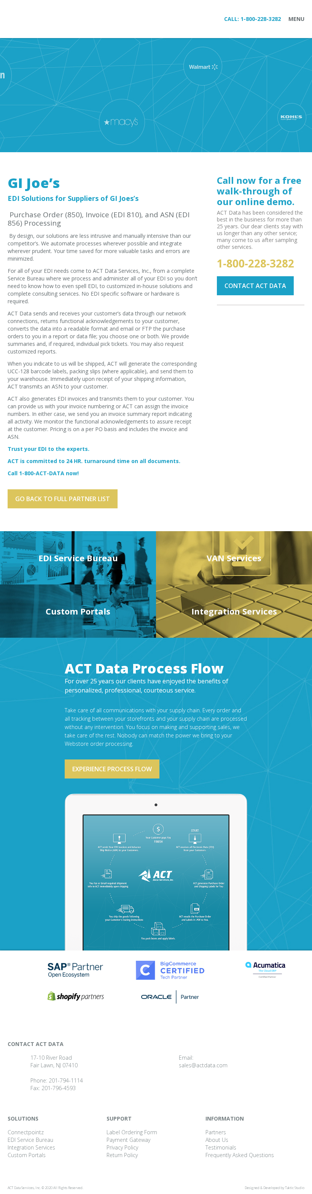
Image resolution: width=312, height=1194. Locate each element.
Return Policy (122, 1155)
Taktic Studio (294, 1187)
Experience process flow (112, 769)
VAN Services (234, 558)
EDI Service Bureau (78, 558)
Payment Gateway (128, 1139)
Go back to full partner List (62, 499)
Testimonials (220, 1147)
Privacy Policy (122, 1147)
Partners (215, 1132)
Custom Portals (78, 611)
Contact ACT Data (255, 286)
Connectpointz (26, 1132)
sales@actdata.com (203, 1065)
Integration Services (234, 611)
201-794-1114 (66, 1080)
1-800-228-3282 (260, 18)
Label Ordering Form (132, 1132)
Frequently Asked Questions (239, 1155)
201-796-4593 (58, 1088)
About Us (216, 1139)
